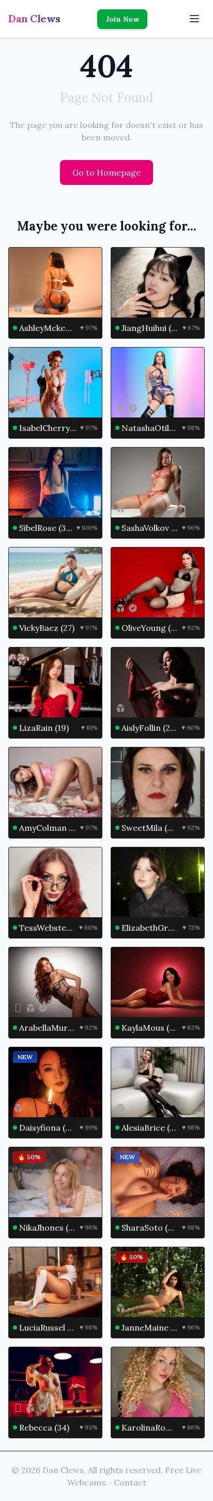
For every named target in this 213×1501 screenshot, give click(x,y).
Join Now (122, 19)
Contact (130, 1482)
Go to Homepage (106, 172)
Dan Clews (34, 18)
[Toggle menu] (194, 18)
